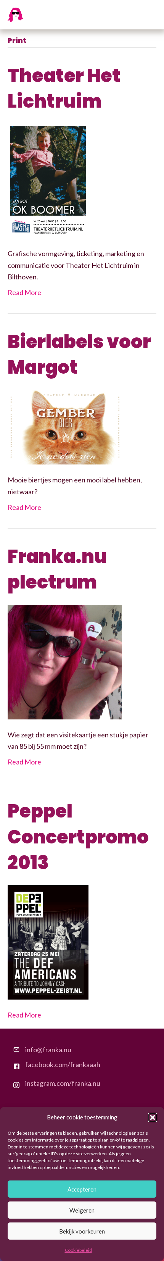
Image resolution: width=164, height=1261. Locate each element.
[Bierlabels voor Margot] (65, 426)
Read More (24, 292)
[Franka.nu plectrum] (65, 661)
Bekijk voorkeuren (82, 1231)
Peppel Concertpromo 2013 (78, 836)
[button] (152, 1117)
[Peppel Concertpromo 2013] (48, 941)
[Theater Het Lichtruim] (48, 180)
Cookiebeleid (78, 1250)
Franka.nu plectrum (57, 569)
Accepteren (82, 1189)
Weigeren (82, 1210)
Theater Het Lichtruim (64, 88)
